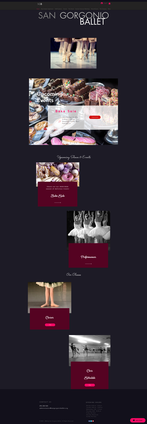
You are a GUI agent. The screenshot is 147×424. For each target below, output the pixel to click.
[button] (109, 3)
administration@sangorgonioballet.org (54, 408)
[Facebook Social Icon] (89, 421)
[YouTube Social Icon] (93, 421)
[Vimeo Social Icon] (91, 421)
